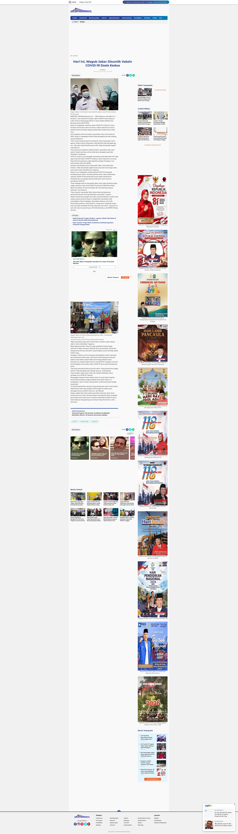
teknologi (140, 825)
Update (125, 277)
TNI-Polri (126, 822)
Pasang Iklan (157, 820)
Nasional (112, 820)
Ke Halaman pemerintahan (152, 145)
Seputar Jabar (84, 421)
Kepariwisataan (114, 18)
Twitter (86, 826)
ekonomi (112, 825)
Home (74, 2)
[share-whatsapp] (133, 75)
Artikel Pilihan (144, 109)
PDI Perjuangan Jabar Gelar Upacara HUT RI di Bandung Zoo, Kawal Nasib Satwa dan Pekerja (147, 754)
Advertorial (83, 18)
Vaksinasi (94, 421)
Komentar (77, 75)
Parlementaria (127, 18)
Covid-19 (74, 421)
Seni (160, 18)
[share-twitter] (130, 75)
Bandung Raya (94, 18)
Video (76, 22)
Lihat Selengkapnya (152, 779)
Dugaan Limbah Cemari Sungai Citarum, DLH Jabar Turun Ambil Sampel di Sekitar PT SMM (147, 762)
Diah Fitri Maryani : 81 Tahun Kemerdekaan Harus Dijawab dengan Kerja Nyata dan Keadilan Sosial (148, 771)
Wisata (140, 822)
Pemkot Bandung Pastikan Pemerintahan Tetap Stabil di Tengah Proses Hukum (144, 122)
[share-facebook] (127, 75)
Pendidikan (138, 18)
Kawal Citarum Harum (144, 818)
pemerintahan (128, 825)
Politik (155, 18)
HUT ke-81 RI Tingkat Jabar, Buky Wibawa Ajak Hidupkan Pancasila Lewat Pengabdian (147, 745)
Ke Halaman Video (160, 90)
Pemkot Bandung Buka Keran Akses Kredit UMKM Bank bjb (143, 2)
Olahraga (126, 820)
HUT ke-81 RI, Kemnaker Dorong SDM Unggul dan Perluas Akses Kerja (147, 737)
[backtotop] (119, 812)
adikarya (98, 825)
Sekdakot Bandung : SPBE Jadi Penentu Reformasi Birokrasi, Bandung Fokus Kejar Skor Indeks (144, 138)
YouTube (90, 826)
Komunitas (99, 820)
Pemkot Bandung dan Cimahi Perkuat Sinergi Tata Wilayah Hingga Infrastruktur (160, 138)
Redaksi (156, 818)
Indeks (74, 18)
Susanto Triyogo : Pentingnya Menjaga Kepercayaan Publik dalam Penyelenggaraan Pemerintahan (160, 122)
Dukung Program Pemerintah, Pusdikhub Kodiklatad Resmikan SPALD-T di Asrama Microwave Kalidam (91, 414)
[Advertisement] (119, 38)
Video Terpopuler (145, 85)
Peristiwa (147, 18)
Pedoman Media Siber (160, 822)
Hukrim (104, 18)
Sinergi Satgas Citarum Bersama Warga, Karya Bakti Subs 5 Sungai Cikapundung (144, 99)
